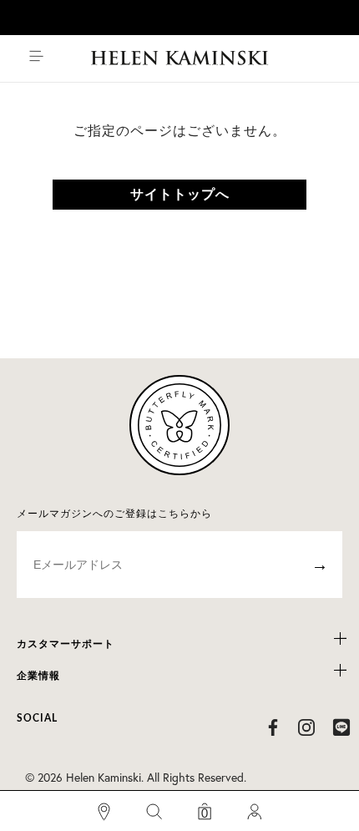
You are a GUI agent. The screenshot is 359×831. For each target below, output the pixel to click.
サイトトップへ (180, 194)
